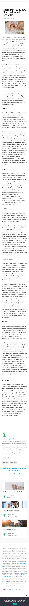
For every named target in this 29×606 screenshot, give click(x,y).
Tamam (14, 603)
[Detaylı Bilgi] (12, 424)
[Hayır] (27, 601)
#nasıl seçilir (13, 462)
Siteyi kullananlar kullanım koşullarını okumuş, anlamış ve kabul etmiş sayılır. (14, 565)
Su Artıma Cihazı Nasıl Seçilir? (12, 492)
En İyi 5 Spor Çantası (9, 529)
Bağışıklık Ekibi (7, 439)
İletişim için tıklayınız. (18, 583)
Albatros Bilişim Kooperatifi (11, 589)
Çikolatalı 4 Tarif (14, 474)
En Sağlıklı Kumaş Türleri (11, 511)
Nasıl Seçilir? (5, 457)
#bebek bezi (5, 462)
